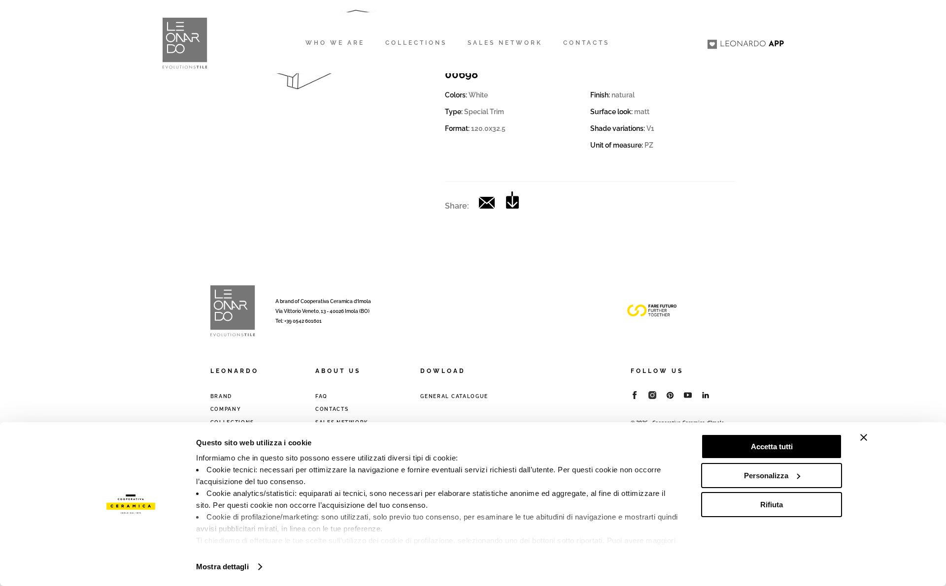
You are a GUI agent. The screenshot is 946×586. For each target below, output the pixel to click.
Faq (321, 396)
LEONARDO (752, 44)
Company (225, 409)
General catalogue (454, 396)
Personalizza (766, 475)
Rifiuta (771, 504)
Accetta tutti (772, 446)
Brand (221, 396)
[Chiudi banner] (863, 437)
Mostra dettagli (222, 566)
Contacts (332, 409)
